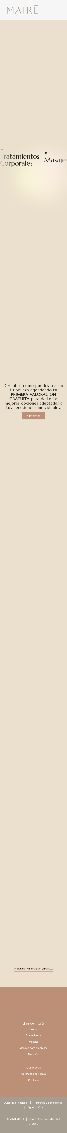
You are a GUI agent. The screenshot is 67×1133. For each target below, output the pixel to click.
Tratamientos (33, 1035)
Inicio (33, 1029)
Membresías (33, 1067)
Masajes (33, 1041)
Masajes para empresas (33, 1048)
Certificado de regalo (33, 1073)
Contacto (33, 1080)
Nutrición (33, 1054)
